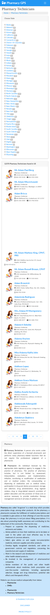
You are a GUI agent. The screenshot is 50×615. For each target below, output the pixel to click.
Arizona (9, 32)
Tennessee (10, 134)
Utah (8, 139)
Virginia (9, 142)
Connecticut (10, 40)
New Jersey (10, 104)
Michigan (9, 81)
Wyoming (10, 155)
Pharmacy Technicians (19, 13)
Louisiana (9, 71)
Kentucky (9, 68)
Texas (8, 137)
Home (6, 13)
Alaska (8, 25)
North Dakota (11, 96)
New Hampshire (12, 101)
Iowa (8, 55)
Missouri (9, 86)
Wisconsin (10, 149)
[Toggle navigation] (45, 3)
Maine (8, 78)
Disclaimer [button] (25, 605)
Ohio (8, 114)
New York (9, 111)
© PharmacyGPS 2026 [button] (25, 599)
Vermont (9, 144)
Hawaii (8, 53)
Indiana (9, 63)
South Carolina (11, 129)
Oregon (9, 119)
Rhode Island (11, 127)
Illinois (8, 60)
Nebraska (9, 99)
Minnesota (10, 83)
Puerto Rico (10, 124)
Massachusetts (11, 73)
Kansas (9, 66)
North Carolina (11, 93)
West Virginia (11, 152)
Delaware (9, 45)
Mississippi (10, 88)
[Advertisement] (25, 228)
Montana (9, 91)
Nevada (9, 109)
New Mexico (11, 106)
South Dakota (11, 132)
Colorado (9, 38)
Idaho (8, 58)
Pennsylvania (11, 121)
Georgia (9, 50)
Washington (10, 147)
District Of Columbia (14, 43)
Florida (8, 48)
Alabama (9, 27)
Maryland (9, 76)
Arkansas (9, 30)
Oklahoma (10, 116)
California (9, 35)
